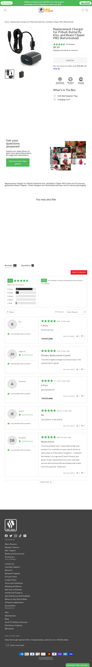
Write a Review (79, 272)
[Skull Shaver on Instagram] (15, 535)
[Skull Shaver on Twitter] (10, 535)
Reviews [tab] (10, 265)
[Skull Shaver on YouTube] (24, 535)
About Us (8, 570)
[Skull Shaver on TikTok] (20, 535)
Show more (44, 482)
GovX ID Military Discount (16, 622)
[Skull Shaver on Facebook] (6, 535)
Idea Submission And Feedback (17, 596)
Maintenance (10, 616)
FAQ (7, 612)
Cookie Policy (10, 580)
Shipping (56, 50)
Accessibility (10, 606)
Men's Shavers (11, 544)
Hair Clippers (10, 550)
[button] (64, 44)
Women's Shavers (12, 547)
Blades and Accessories (14, 554)
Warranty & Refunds (13, 589)
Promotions (10, 557)
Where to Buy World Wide (16, 599)
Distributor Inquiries (13, 625)
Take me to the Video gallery (18, 162)
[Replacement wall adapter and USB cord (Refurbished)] (9, 74)
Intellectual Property (14, 593)
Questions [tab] (27, 265)
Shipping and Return (13, 586)
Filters (11, 312)
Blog (7, 619)
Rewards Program (12, 573)
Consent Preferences (46, 659)
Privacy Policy (11, 577)
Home (7, 22)
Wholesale (9, 628)
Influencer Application (14, 602)
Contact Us (9, 564)
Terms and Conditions (14, 583)
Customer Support (12, 567)
